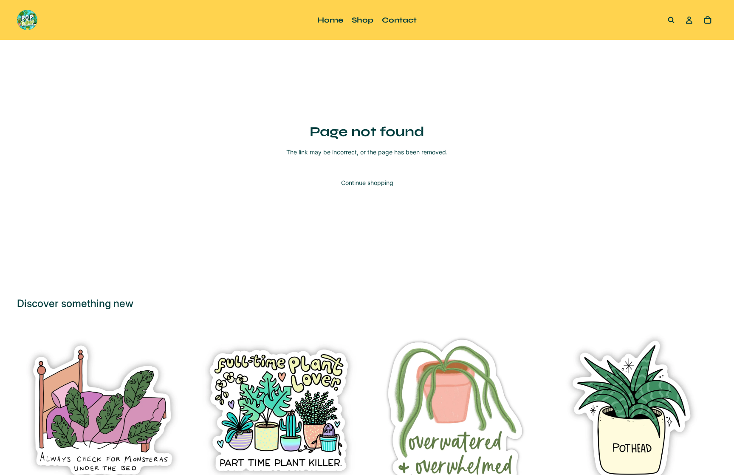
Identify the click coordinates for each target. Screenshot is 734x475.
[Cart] (707, 20)
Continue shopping (367, 182)
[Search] (671, 20)
